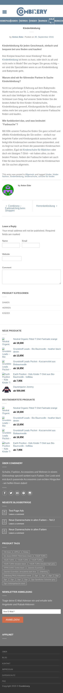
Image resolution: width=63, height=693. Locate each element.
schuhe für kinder (46, 176)
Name (5, 241)
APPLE (17, 552)
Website (6, 254)
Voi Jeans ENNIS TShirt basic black (18, 556)
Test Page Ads (16, 510)
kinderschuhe (31, 176)
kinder (49, 174)
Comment (6, 267)
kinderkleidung (17, 176)
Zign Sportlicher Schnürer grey (43, 580)
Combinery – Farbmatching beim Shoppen (15, 208)
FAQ (4, 681)
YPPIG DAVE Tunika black (14, 568)
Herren (24, 21)
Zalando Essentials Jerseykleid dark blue (20, 572)
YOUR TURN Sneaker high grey (42, 564)
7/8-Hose (7, 552)
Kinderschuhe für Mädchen (37, 150)
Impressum (7, 669)
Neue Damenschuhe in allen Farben (28, 529)
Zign (36, 576)
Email (24, 241)
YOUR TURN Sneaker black (15, 564)
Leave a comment (16, 514)
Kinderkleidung (10, 59)
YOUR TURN (40, 556)
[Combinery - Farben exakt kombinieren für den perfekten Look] (32, 11)
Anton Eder (17, 37)
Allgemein (29, 174)
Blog (4, 657)
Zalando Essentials (35, 568)
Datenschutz (8, 675)
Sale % (51, 21)
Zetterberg (44, 572)
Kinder (33, 21)
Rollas (25, 552)
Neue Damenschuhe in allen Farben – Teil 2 (32, 520)
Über (4, 652)
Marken (43, 21)
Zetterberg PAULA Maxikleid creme (17, 576)
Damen (14, 21)
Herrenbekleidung (46, 206)
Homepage (5, 21)
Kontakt (6, 663)
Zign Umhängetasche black (14, 584)
